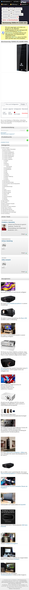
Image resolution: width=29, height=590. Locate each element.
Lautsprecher (6, 14)
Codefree (5, 17)
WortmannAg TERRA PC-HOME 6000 (14, 23)
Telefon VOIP (6, 193)
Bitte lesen (14, 37)
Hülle (6, 170)
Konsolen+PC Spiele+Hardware (9, 206)
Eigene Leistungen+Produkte (8, 203)
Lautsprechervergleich (11, 543)
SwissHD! (23, 504)
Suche (11, 9)
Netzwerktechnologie (8, 186)
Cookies (23, 584)
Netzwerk (6, 185)
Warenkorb (13, 17)
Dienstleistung (7, 180)
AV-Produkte (4, 202)
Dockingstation (8, 167)
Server (5, 189)
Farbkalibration (8, 169)
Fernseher (18, 9)
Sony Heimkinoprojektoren (14, 303)
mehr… (16, 230)
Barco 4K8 (24, 318)
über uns (5, 9)
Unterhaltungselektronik (7, 209)
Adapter (6, 160)
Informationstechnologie (9, 182)
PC (4, 188)
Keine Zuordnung (6, 213)
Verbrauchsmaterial (8, 196)
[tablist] (14, 110)
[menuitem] (6, 1)
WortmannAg (9, 166)
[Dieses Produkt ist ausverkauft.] (14, 112)
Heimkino (5, 11)
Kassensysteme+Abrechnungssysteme (12, 183)
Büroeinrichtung (7, 150)
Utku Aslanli (6, 260)
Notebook (7, 175)
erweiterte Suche (5, 142)
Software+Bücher (7, 190)
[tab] (12, 104)
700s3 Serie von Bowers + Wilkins (15, 452)
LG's (12, 386)
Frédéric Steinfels (8, 222)
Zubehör (7, 179)
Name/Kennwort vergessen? (8, 134)
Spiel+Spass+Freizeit (6, 207)
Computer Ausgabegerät (9, 152)
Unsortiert (6, 199)
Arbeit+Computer (5, 147)
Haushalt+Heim (5, 205)
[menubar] (14, 3)
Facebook (4, 584)
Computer (7, 165)
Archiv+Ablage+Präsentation (10, 149)
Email (23, 234)
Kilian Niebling (7, 241)
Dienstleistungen (17, 14)
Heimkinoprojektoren (6, 575)
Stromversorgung (7, 192)
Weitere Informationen (14, 588)
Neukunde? (3, 132)
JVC (2, 368)
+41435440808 (23, 581)
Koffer (6, 172)
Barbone (7, 163)
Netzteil (6, 173)
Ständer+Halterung (9, 176)
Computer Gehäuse (8, 157)
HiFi (11, 11)
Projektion (17, 11)
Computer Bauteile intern (9, 155)
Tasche (6, 178)
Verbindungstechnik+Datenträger (9, 212)
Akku (6, 162)
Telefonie (5, 195)
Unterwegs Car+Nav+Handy (8, 210)
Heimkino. (16, 559)
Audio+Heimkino (5, 200)
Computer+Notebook (8, 159)
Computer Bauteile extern (9, 153)
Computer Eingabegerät (9, 156)
